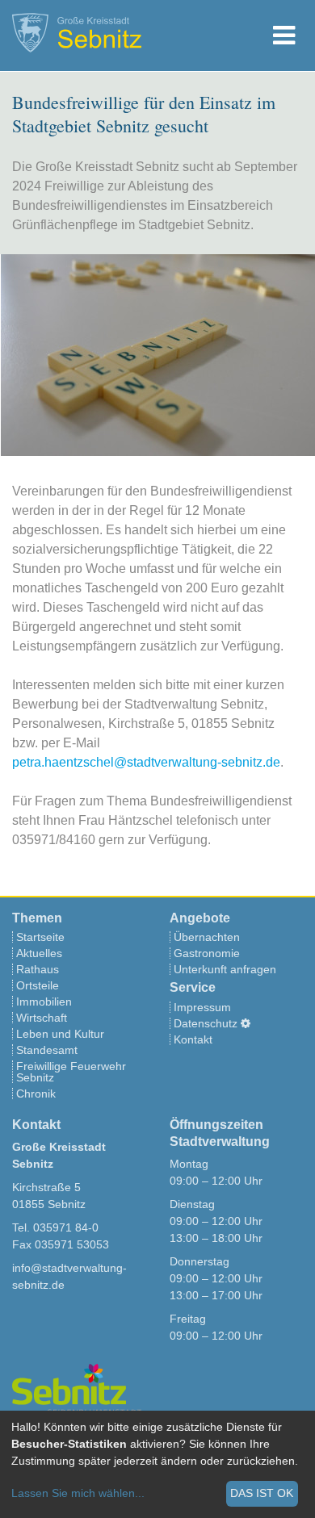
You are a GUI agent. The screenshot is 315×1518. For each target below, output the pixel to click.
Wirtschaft (41, 1017)
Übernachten (207, 936)
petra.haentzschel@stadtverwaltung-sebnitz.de (146, 762)
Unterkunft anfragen (225, 969)
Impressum (202, 1007)
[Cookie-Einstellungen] (245, 1023)
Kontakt (193, 1039)
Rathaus (37, 969)
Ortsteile (37, 985)
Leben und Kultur (60, 1033)
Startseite (40, 936)
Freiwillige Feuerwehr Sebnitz (71, 1072)
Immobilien (44, 1001)
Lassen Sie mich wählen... (78, 1493)
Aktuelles (39, 953)
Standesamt (47, 1049)
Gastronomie (207, 953)
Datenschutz (205, 1023)
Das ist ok (261, 1493)
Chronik (36, 1093)
